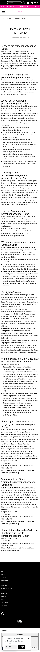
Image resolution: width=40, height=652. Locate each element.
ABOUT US (4, 580)
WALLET (4, 599)
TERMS (3, 577)
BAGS (4, 596)
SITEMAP (4, 586)
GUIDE (3, 574)
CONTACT (4, 583)
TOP (2, 568)
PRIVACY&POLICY (6, 588)
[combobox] (14, 2)
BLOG (36, 2)
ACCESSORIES (6, 608)
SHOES (4, 605)
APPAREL (5, 602)
